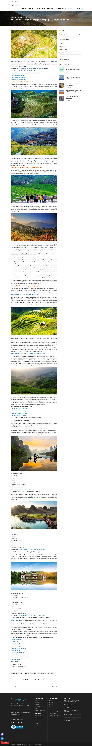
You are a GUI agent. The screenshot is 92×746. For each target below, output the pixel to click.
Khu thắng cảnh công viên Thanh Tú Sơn (20, 611)
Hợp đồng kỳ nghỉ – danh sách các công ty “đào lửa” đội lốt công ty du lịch (73, 69)
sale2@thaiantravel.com (19, 717)
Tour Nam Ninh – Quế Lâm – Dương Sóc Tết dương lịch (24, 70)
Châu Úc (51, 709)
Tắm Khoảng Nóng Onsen (40, 710)
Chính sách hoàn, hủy (39, 719)
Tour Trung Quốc (49, 8)
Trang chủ (23, 8)
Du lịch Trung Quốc (26, 17)
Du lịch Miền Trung (63, 49)
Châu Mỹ (51, 704)
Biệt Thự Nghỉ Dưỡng (60, 8)
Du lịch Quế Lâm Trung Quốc (27, 68)
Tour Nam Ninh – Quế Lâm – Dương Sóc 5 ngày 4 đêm (32, 615)
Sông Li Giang (15, 538)
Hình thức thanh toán (39, 717)
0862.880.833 (19, 714)
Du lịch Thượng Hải (16, 643)
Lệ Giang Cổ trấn (15, 654)
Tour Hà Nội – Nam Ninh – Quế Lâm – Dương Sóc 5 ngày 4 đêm (25, 73)
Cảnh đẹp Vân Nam (16, 659)
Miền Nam (37, 702)
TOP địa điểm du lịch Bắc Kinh (18, 646)
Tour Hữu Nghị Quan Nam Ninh (18, 75)
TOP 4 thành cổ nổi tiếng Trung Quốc (20, 657)
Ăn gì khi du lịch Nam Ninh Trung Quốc (20, 411)
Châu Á (50, 700)
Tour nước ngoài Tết (53, 713)
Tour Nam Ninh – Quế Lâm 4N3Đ (19, 79)
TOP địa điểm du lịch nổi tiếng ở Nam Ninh (21, 408)
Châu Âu (51, 702)
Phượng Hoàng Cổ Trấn (17, 639)
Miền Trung (37, 704)
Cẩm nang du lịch (70, 8)
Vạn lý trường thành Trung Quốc (19, 648)
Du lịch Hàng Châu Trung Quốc (18, 652)
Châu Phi (51, 706)
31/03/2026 (69, 87)
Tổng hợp (61, 43)
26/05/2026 (69, 81)
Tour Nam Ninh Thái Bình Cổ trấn (19, 77)
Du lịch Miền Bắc (62, 46)
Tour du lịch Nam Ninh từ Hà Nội (19, 415)
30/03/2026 (69, 100)
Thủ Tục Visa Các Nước (64, 59)
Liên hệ (78, 8)
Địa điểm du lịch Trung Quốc (16, 673)
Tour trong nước (30, 8)
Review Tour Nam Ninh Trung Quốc (19, 413)
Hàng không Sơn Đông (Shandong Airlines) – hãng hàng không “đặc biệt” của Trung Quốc (73, 77)
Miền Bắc (36, 700)
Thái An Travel (14, 620)
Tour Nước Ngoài (39, 8)
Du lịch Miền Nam (63, 52)
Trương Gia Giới (15, 641)
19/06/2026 (69, 73)
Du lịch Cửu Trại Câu (16, 650)
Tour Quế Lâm (51, 673)
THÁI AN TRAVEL (40, 68)
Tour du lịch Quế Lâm (42, 673)
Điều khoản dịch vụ (38, 715)
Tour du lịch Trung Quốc (54, 711)
